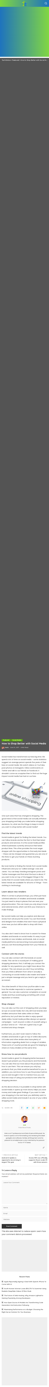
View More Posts (24, 1127)
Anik (6, 747)
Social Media (17, 740)
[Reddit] (38, 1108)
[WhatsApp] (33, 1108)
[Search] (46, 3)
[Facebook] (21, 1108)
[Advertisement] (24, 32)
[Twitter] (27, 1108)
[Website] (43, 1147)
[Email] (44, 1108)
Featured (6, 740)
